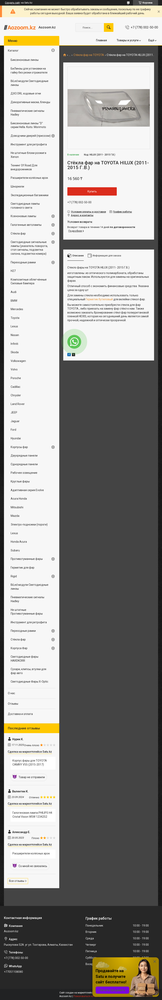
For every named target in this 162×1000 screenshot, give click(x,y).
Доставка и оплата (20, 714)
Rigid (14, 576)
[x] (73, 355)
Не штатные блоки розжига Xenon (28, 154)
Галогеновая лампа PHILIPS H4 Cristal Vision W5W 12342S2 (32, 814)
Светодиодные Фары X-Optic (29, 681)
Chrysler (16, 395)
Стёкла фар (18, 233)
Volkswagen (18, 361)
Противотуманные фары (27, 558)
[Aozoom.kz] (20, 27)
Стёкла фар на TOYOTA (88, 55)
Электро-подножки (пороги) (29, 524)
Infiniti (14, 343)
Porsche (16, 378)
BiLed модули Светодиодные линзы (29, 83)
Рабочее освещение (24, 472)
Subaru (15, 550)
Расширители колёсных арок (29, 177)
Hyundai (16, 438)
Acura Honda (19, 498)
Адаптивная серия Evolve (27, 490)
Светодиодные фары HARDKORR (24, 658)
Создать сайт (12, 2)
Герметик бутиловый (99, 299)
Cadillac (15, 386)
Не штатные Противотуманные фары (27, 611)
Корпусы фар (19, 447)
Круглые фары (20, 481)
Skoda (15, 352)
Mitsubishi (17, 507)
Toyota (15, 317)
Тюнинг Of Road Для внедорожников (24, 167)
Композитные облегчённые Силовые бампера (29, 281)
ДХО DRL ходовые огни (26, 93)
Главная (101, 40)
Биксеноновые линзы (25, 59)
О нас (11, 693)
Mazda (15, 515)
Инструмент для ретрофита (29, 144)
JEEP (14, 412)
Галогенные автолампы (26, 224)
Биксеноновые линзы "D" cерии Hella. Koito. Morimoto (28, 125)
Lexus (14, 326)
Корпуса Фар (19, 648)
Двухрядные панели (24, 455)
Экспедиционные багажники (29, 195)
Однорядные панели (24, 464)
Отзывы (13, 703)
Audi (13, 292)
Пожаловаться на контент (88, 996)
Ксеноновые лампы (23, 216)
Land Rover (18, 404)
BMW (14, 300)
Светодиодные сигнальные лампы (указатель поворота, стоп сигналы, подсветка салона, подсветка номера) (29, 247)
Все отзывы (16, 880)
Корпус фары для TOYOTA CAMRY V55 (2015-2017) (29, 762)
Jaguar (15, 421)
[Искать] (108, 27)
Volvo (14, 369)
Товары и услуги (127, 40)
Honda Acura (19, 541)
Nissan (15, 335)
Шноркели (17, 186)
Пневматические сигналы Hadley (27, 112)
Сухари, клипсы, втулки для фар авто (28, 671)
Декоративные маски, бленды (30, 102)
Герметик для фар (22, 567)
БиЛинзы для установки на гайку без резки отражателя (29, 70)
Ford (13, 429)
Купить (92, 191)
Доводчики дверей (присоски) (31, 135)
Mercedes (17, 309)
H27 (13, 270)
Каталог (13, 50)
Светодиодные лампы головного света (25, 205)
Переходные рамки (23, 262)
